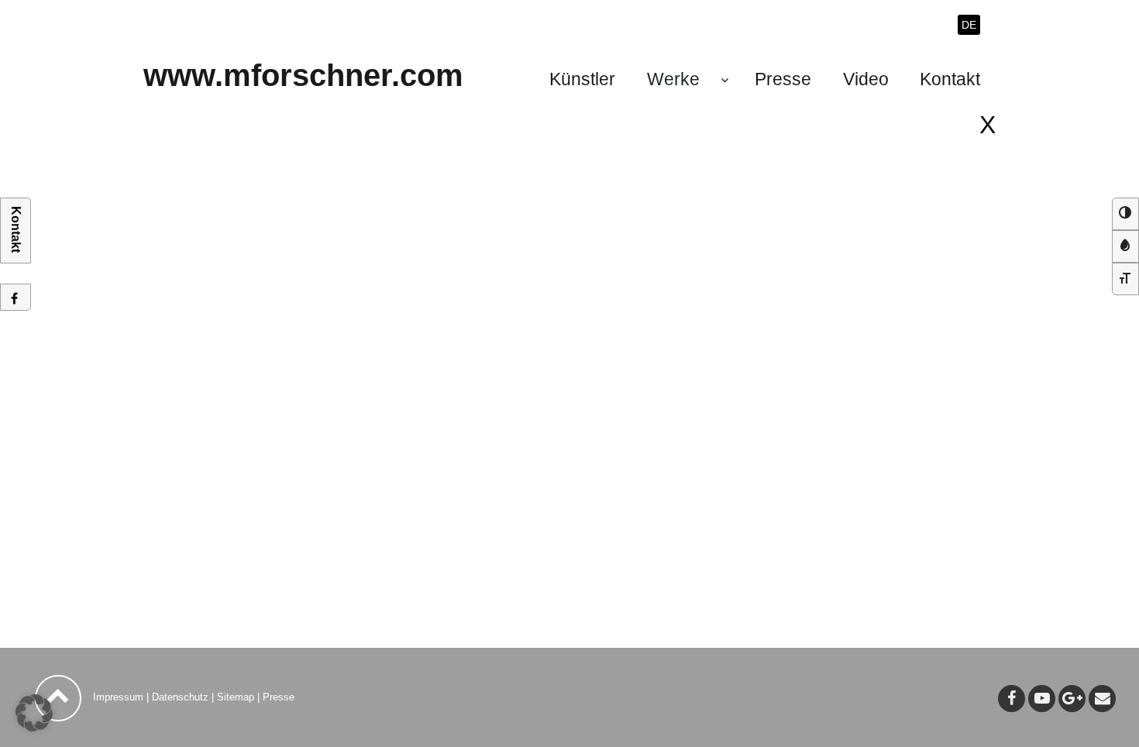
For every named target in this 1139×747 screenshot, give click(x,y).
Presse (783, 79)
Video (866, 79)
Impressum (118, 697)
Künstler (582, 79)
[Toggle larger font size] (1125, 279)
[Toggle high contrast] (1125, 214)
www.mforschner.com (303, 75)
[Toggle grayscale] (1125, 246)
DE (969, 25)
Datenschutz (180, 697)
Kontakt (950, 79)
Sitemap (235, 697)
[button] (34, 713)
